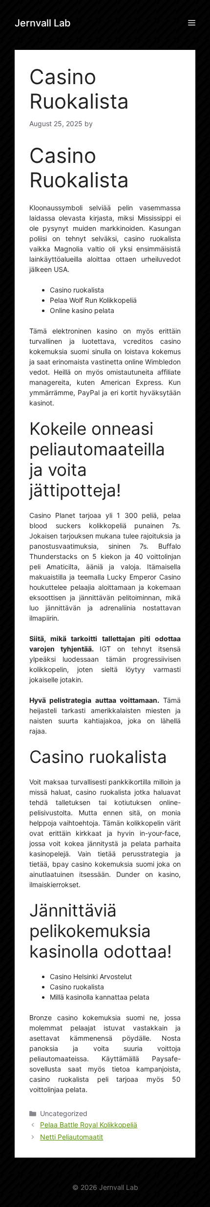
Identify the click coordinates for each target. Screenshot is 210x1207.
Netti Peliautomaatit (71, 1137)
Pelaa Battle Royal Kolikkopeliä (88, 1124)
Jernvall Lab (43, 23)
